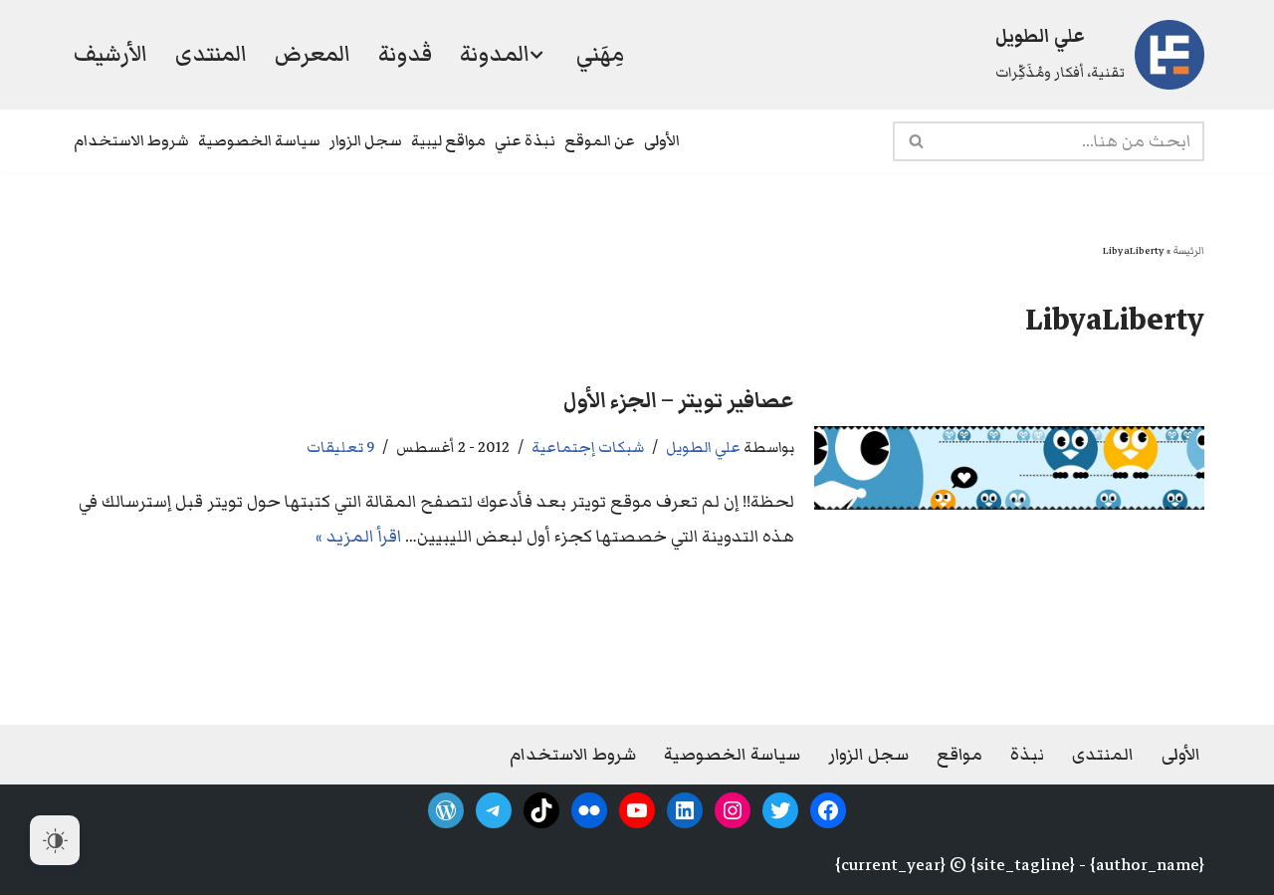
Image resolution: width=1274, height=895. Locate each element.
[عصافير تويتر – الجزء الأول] (1009, 468)
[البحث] (915, 141)
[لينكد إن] (685, 810)
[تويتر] (780, 810)
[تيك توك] (541, 810)
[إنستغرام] (732, 810)
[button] (536, 55)
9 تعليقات (340, 447)
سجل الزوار (365, 140)
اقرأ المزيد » (358, 537)
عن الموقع (599, 140)
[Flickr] (589, 810)
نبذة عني (525, 140)
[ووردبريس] (446, 810)
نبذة (1027, 755)
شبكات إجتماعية (587, 447)
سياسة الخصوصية (259, 140)
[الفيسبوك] (828, 810)
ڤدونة (405, 54)
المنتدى (211, 54)
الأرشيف (110, 54)
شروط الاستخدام (131, 140)
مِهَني (600, 54)
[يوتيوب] (637, 810)
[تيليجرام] (494, 810)
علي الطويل (703, 447)
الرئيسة (1188, 250)
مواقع (959, 755)
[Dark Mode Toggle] (55, 840)
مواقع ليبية (448, 140)
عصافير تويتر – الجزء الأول (678, 400)
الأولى (662, 140)
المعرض (312, 54)
